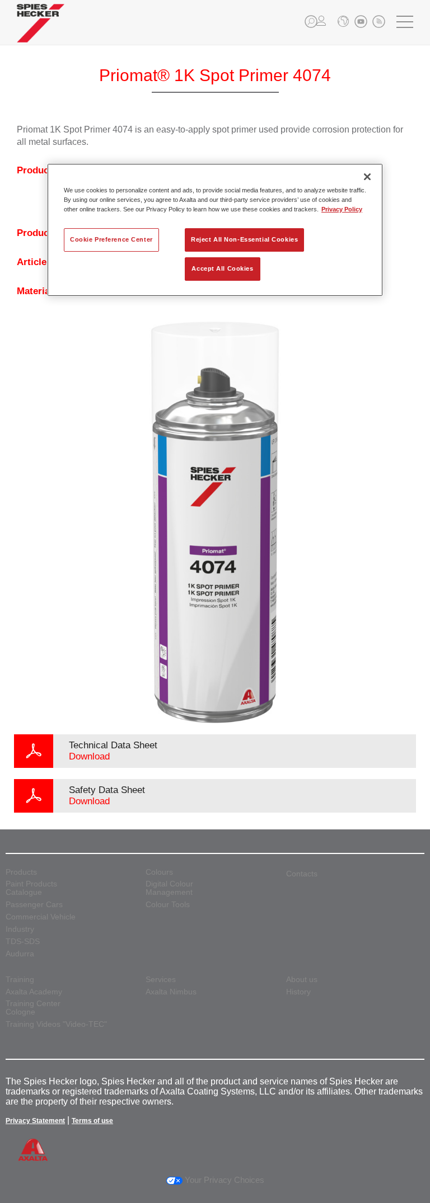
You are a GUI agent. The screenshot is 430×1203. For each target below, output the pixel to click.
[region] (215, 229)
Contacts (301, 873)
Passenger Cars (34, 904)
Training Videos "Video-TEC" (56, 1024)
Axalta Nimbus (171, 992)
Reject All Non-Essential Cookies (244, 239)
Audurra (20, 954)
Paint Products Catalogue (31, 888)
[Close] (367, 176)
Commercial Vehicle (41, 917)
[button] (311, 21)
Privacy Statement (35, 1121)
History (298, 992)
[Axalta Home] (40, 31)
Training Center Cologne (33, 1007)
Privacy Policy (341, 209)
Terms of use (92, 1121)
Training (20, 979)
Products (21, 872)
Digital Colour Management (169, 888)
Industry (20, 929)
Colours (159, 872)
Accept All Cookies (222, 268)
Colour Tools (168, 904)
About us (301, 979)
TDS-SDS (23, 941)
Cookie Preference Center (111, 239)
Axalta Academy (34, 992)
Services (161, 979)
